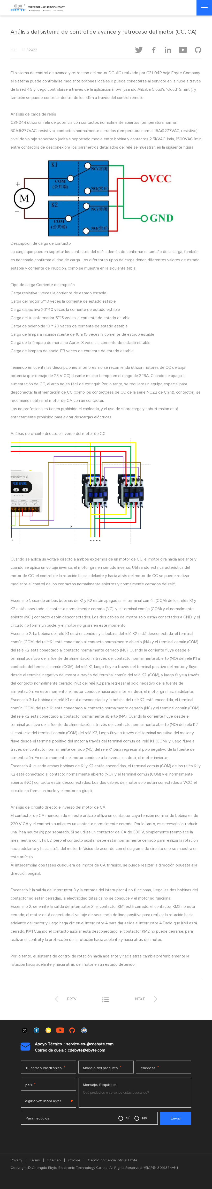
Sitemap (54, 1160)
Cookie (74, 1160)
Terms (35, 1160)
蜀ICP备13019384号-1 (160, 1168)
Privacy (16, 1160)
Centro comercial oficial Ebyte (113, 1160)
